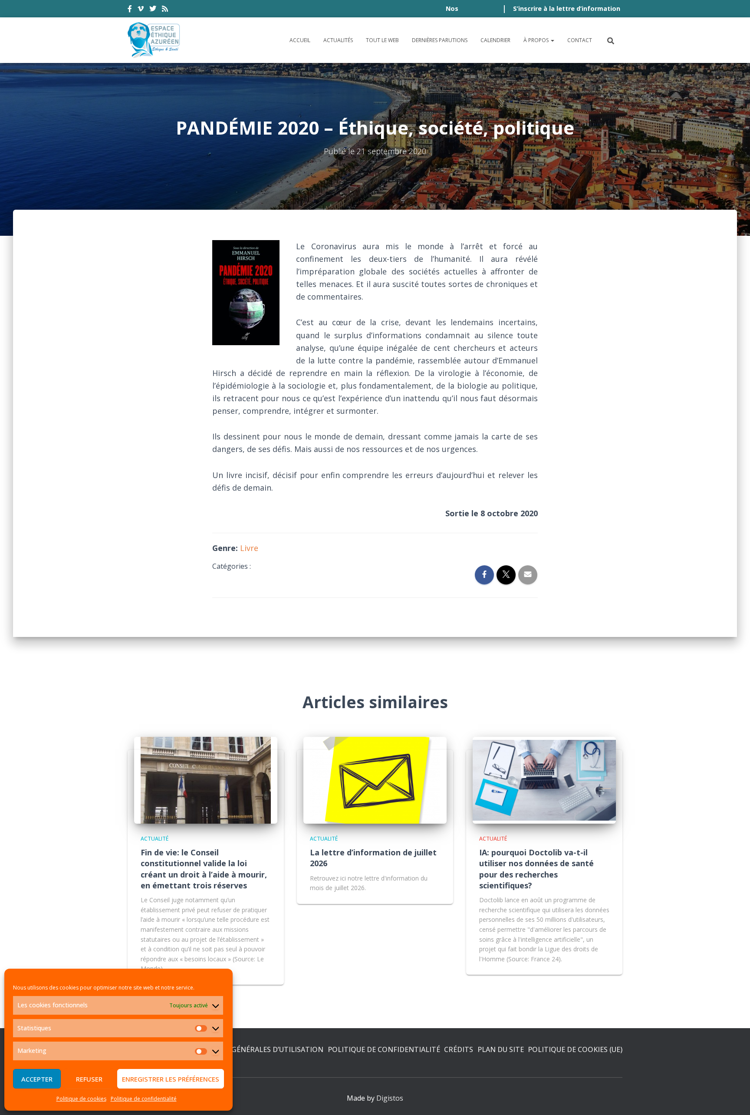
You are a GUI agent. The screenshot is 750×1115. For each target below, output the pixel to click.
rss (165, 10)
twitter (152, 10)
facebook (130, 10)
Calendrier (495, 40)
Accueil (299, 40)
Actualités (338, 40)
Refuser (89, 1079)
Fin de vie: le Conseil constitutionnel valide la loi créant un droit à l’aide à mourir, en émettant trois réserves (204, 869)
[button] (552, 40)
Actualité (154, 838)
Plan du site (500, 1049)
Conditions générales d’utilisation (253, 1049)
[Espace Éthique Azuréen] (154, 40)
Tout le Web (382, 40)
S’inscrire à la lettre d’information (566, 8)
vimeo (141, 10)
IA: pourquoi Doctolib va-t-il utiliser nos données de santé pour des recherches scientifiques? (536, 869)
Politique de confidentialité (144, 1098)
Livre (249, 548)
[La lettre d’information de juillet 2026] (375, 779)
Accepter (37, 1079)
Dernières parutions (439, 40)
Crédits (458, 1049)
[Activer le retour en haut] (733, 1097)
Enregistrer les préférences (170, 1079)
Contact (579, 40)
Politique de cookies (81, 1098)
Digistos (389, 1098)
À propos (536, 40)
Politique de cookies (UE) (575, 1049)
